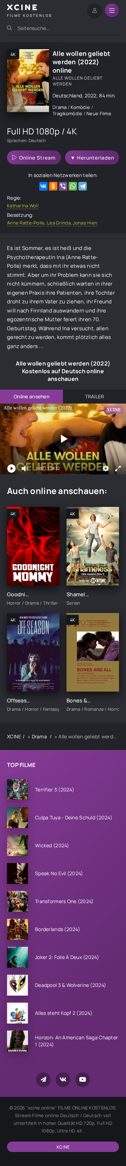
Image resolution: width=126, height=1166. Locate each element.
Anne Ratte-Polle (25, 223)
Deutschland (67, 95)
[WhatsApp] (73, 186)
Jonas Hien (85, 223)
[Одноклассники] (53, 186)
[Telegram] (82, 186)
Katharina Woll (22, 205)
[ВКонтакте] (43, 186)
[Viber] (63, 186)
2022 (91, 95)
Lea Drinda (59, 223)
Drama (60, 107)
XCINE (14, 736)
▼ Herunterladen (92, 157)
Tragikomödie (68, 113)
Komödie (81, 107)
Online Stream (37, 157)
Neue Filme (98, 113)
